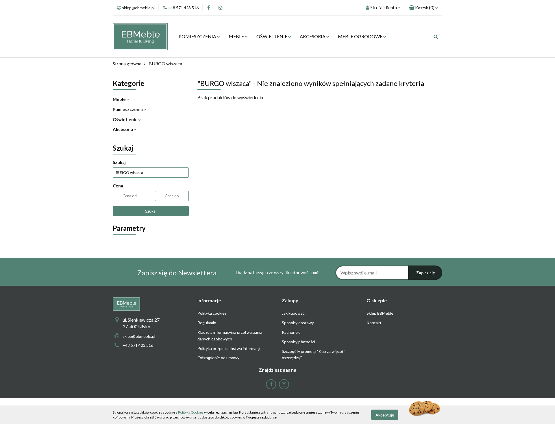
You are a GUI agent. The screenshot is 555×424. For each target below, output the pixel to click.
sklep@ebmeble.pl (139, 336)
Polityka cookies (212, 313)
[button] (423, 7)
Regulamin (206, 322)
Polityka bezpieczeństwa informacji (228, 348)
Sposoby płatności (298, 341)
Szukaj (150, 211)
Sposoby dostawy (298, 322)
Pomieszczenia (128, 109)
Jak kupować (293, 313)
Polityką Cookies (191, 412)
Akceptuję (384, 414)
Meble (120, 99)
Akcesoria (123, 129)
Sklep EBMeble (380, 313)
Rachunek (291, 332)
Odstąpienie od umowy (218, 357)
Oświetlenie (125, 119)
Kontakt (374, 322)
